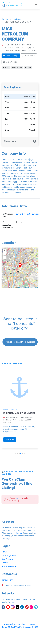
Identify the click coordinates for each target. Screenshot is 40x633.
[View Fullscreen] (4, 257)
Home (4, 552)
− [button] (4, 253)
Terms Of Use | (8, 627)
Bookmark (18, 68)
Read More (9, 439)
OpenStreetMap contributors (31, 287)
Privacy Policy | (29, 624)
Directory (6, 409)
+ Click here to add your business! (20, 342)
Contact (5, 563)
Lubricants (14, 409)
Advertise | (8, 624)
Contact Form (7, 580)
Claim (29, 68)
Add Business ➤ (9, 566)
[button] (15, 453)
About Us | (18, 624)
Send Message (11, 56)
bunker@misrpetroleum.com (28, 214)
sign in (18, 498)
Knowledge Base (9, 555)
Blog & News (7, 559)
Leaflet (20, 287)
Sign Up (18, 533)
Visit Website (11, 62)
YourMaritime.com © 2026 (26, 627)
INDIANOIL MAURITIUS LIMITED (19, 413)
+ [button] (4, 250)
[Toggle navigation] (35, 4)
